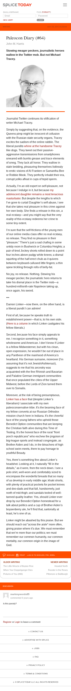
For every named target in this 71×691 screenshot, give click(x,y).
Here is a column (17, 323)
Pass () (44, 12)
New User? (8, 20)
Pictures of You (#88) (13, 574)
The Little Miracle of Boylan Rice (18, 566)
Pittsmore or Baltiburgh (57, 574)
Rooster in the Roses (58, 570)
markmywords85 (19, 594)
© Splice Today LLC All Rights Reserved (36, 682)
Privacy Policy (36, 665)
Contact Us (36, 631)
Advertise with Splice (36, 640)
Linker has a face (16, 399)
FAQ (36, 657)
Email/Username (11, 12)
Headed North (61, 566)
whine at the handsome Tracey (43, 146)
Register (7, 622)
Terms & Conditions (37, 673)
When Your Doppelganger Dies (18, 570)
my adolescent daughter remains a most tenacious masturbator (34, 194)
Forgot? (46, 12)
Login (17, 622)
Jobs (36, 648)
